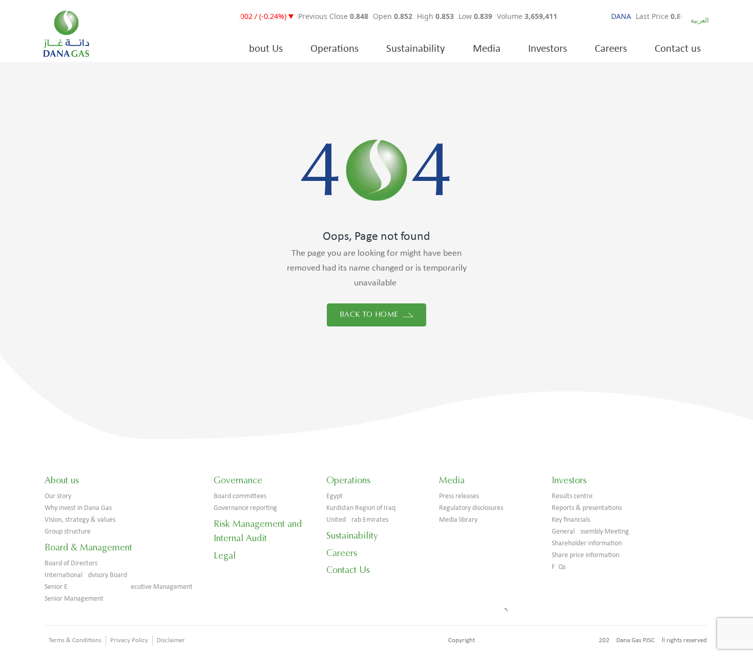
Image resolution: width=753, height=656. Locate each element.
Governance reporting (245, 508)
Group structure (68, 532)
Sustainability (415, 49)
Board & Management (88, 547)
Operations (334, 49)
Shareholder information (587, 543)
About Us (263, 49)
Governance (238, 480)
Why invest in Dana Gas (78, 508)
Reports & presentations (587, 508)
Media (486, 49)
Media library (458, 520)
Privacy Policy (129, 640)
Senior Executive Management (119, 587)
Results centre (572, 496)
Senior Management (74, 599)
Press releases (459, 496)
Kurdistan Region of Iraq (360, 508)
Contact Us (348, 570)
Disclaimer (171, 640)
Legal (225, 555)
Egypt (334, 496)
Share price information (585, 555)
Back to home (370, 314)
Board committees (240, 496)
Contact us (678, 49)
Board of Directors (71, 563)
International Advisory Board (86, 575)
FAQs (559, 567)
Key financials (571, 520)
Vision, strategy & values (80, 520)
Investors (547, 49)
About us (62, 480)
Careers (611, 49)
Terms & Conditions (75, 640)
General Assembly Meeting (590, 532)
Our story (58, 496)
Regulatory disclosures (471, 508)
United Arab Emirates (357, 520)
